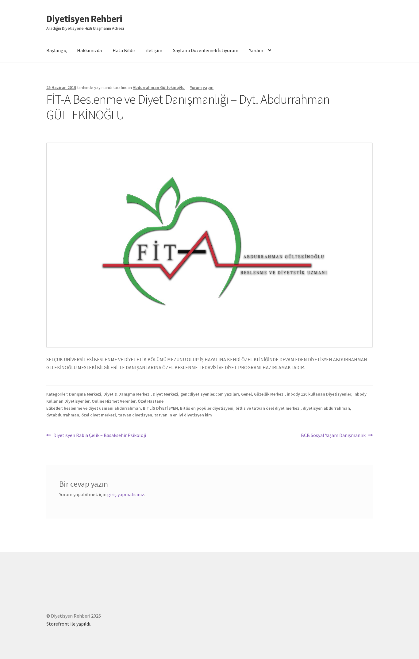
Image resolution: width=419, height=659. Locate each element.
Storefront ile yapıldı (68, 624)
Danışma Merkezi (85, 394)
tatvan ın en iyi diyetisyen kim (183, 415)
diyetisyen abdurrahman (326, 408)
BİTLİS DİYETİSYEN (160, 408)
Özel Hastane (150, 401)
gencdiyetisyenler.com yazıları (209, 394)
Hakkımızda (89, 50)
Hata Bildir (124, 50)
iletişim (154, 50)
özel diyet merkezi (98, 415)
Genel (246, 394)
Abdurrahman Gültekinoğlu (159, 87)
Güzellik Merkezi (269, 394)
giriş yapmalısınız (125, 494)
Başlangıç (56, 50)
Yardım (256, 50)
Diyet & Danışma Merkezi (127, 394)
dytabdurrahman (62, 415)
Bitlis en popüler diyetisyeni (206, 408)
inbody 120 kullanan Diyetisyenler (319, 394)
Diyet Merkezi (165, 394)
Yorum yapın (201, 87)
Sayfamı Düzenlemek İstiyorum (205, 50)
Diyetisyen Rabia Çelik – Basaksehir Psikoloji (99, 435)
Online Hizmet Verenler (114, 401)
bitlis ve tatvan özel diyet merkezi (268, 408)
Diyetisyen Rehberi (84, 19)
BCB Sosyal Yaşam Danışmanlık (333, 435)
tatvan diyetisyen (135, 415)
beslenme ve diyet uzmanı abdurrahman (102, 408)
